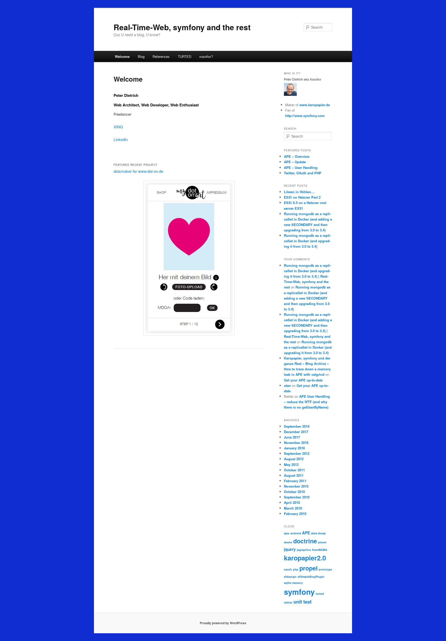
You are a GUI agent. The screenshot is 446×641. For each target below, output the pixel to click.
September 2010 (296, 497)
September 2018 (296, 426)
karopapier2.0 (305, 557)
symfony (299, 591)
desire (288, 542)
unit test (302, 601)
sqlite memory (293, 583)
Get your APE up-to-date (303, 380)
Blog (141, 56)
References (161, 56)
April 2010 (292, 502)
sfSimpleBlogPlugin (311, 577)
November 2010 (296, 486)
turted (320, 594)
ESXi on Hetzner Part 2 (302, 197)
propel (308, 568)
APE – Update (295, 161)
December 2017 (296, 431)
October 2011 (294, 469)
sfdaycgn (290, 577)
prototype (325, 569)
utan (287, 385)
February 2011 (295, 480)
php (295, 569)
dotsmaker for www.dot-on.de (138, 171)
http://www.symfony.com (305, 115)
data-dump (318, 533)
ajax (286, 533)
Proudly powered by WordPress (223, 623)
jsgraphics (304, 550)
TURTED (184, 56)
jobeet (322, 542)
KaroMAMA (319, 550)
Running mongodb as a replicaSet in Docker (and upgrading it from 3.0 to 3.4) (307, 241)
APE (306, 533)
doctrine (305, 541)
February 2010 (295, 513)
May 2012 (291, 464)
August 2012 (294, 458)
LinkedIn (121, 139)
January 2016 (294, 447)
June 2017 (292, 437)
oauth (288, 569)
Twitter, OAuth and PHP (302, 172)
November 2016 (296, 442)
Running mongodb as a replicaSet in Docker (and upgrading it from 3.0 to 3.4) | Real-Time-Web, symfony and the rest (307, 276)
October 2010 (294, 491)
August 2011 (294, 475)
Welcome (122, 56)
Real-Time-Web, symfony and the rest (182, 27)
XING (118, 126)
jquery (290, 549)
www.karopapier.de (314, 104)
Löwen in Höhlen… (299, 191)
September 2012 (296, 453)
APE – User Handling (300, 167)
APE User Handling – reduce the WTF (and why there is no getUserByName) (307, 402)
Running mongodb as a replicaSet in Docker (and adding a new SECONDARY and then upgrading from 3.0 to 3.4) (307, 298)
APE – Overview (296, 156)
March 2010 (293, 508)
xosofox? (206, 56)
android (295, 533)
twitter (288, 602)
